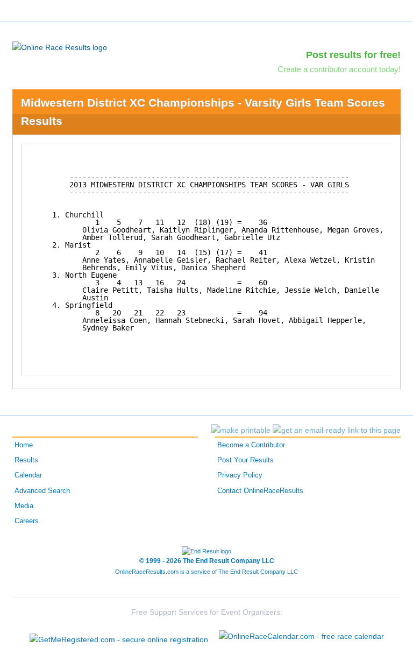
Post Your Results (245, 460)
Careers (27, 521)
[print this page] (240, 430)
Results (26, 460)
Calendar (28, 475)
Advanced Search (42, 491)
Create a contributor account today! (339, 69)
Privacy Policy (239, 475)
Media (24, 506)
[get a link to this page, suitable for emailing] (337, 430)
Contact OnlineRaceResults (260, 491)
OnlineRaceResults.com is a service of (206, 571)
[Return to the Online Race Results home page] (59, 47)
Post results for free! (353, 55)
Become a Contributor (251, 445)
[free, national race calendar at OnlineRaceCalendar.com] (301, 636)
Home (24, 445)
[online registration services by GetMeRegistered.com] (119, 636)
